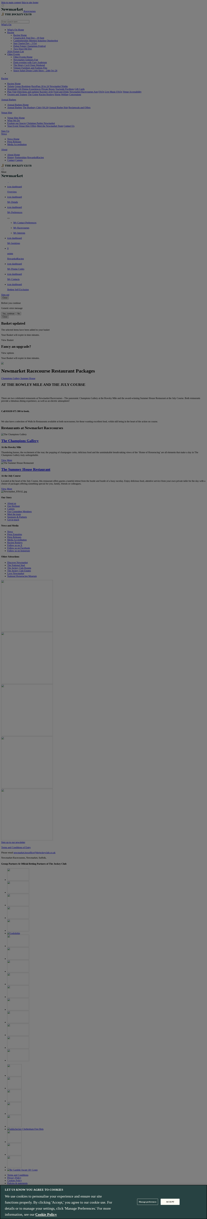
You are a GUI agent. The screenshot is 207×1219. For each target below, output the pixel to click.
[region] (103, 1202)
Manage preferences (147, 1202)
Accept (170, 1202)
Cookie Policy (46, 1214)
